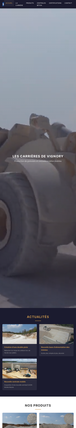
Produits (30, 3)
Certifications (55, 3)
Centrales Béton (41, 4)
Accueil (9, 3)
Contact (68, 3)
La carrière (19, 4)
